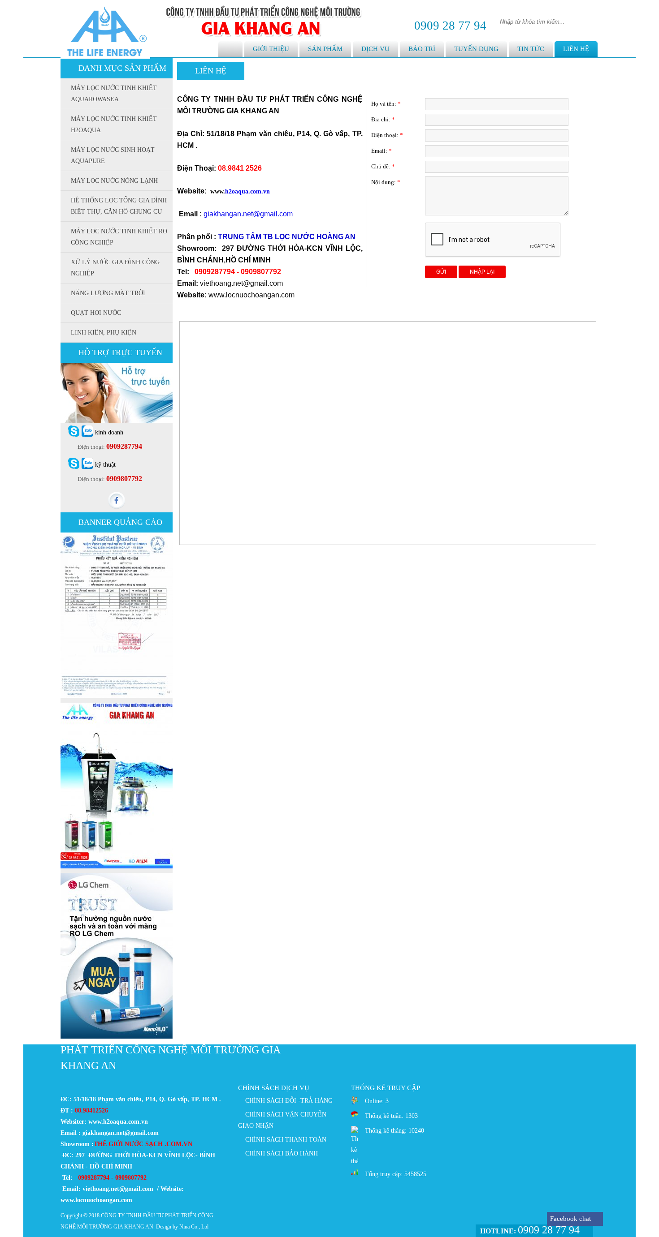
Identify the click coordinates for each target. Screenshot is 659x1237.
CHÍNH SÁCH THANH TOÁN (285, 1139)
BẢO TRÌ (421, 48)
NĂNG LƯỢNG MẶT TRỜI (108, 293)
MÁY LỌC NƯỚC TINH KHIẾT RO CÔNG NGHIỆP (119, 237)
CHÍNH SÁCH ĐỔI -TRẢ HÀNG (289, 1100)
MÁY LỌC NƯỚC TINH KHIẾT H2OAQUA (114, 124)
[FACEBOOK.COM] (116, 506)
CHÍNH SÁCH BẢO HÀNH (281, 1153)
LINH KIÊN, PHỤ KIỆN (103, 332)
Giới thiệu (271, 48)
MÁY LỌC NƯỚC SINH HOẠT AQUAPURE (113, 155)
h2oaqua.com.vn (247, 191)
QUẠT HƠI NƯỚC (96, 312)
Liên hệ (576, 48)
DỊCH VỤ (375, 48)
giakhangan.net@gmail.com (248, 214)
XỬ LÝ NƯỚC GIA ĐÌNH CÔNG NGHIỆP (115, 268)
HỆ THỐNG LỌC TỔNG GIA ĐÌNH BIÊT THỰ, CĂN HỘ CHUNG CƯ (119, 206)
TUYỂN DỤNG (476, 48)
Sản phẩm (325, 48)
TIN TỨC (530, 48)
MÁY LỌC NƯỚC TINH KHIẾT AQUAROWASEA (114, 94)
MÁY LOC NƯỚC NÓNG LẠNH (114, 180)
